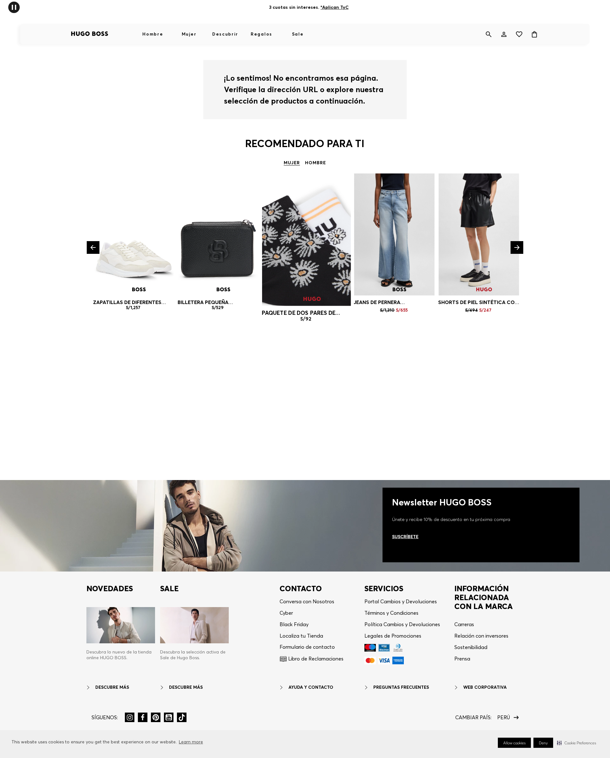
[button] (576, 743)
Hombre (152, 34)
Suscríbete (405, 536)
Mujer (189, 34)
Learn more (191, 742)
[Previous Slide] (93, 247)
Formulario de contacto (307, 647)
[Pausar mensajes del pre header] (14, 7)
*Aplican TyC (335, 7)
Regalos (261, 34)
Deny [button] (543, 743)
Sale (298, 34)
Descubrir (225, 34)
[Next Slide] (517, 247)
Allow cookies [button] (514, 743)
